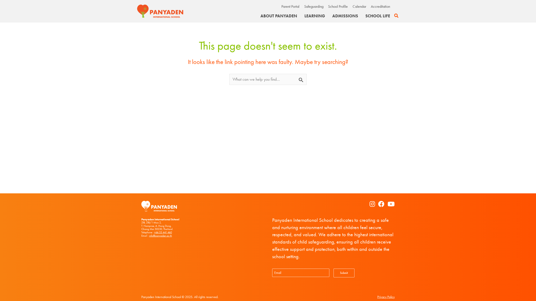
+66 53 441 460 (163, 232)
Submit (344, 273)
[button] (396, 16)
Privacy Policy (386, 297)
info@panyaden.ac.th (160, 235)
